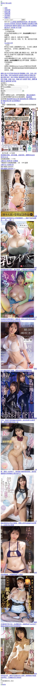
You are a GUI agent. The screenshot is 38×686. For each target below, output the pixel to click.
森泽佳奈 (9, 25)
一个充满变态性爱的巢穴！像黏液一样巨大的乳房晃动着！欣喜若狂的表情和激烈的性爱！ (19, 319)
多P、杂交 (10, 77)
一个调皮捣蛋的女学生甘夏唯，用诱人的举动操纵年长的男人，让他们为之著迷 (19, 523)
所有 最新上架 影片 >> (8, 168)
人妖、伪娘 (15, 79)
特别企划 (16, 73)
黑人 (34, 77)
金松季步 (31, 23)
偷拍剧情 (22, 77)
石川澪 (6, 23)
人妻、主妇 (29, 73)
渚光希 (28, 25)
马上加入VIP (8, 43)
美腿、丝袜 (7, 79)
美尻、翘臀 (31, 79)
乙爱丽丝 (34, 25)
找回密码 (29, 97)
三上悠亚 (13, 22)
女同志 (27, 77)
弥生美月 (33, 22)
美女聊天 (7, 15)
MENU (3, 3)
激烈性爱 (8, 81)
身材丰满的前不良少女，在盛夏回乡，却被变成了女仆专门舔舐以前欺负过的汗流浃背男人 (19, 624)
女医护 (25, 79)
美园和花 (25, 23)
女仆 (21, 79)
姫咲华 (15, 25)
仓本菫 (13, 27)
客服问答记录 (7, 101)
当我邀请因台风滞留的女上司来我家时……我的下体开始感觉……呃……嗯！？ (19, 218)
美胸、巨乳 (8, 75)
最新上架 (4, 73)
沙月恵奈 (12, 23)
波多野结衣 (20, 22)
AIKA (24, 25)
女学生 (14, 81)
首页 (5, 8)
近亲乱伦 (26, 75)
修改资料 (10, 99)
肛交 (2, 79)
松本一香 (27, 22)
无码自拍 (7, 10)
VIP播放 (15, 161)
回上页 (3, 103)
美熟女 (16, 77)
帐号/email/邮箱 (6, 87)
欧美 (31, 77)
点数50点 (4, 161)
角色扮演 (15, 75)
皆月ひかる (4, 157)
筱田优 (19, 25)
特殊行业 (33, 75)
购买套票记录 (24, 99)
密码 (2, 89)
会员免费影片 (16, 101)
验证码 (3, 91)
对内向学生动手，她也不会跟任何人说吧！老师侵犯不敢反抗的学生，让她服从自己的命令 (19, 675)
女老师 (21, 75)
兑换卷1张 (10, 164)
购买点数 (7, 12)
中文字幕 (10, 73)
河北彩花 (18, 23)
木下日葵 (18, 27)
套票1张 (9, 161)
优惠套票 (7, 14)
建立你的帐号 (31, 95)
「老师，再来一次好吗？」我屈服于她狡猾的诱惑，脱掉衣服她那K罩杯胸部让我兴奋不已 (19, 471)
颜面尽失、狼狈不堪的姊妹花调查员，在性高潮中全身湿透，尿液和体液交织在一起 (19, 420)
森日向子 (7, 27)
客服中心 (7, 17)
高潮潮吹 (22, 73)
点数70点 (4, 164)
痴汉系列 (4, 77)
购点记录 (16, 99)
